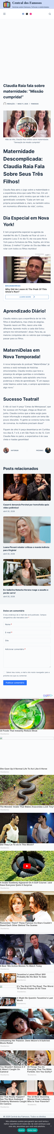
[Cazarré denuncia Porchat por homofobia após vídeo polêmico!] (27, 487)
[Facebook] (23, 14)
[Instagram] (31, 14)
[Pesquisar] (50, 14)
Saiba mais (32, 1130)
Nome (8, 624)
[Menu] (4, 14)
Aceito (21, 1130)
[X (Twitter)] (27, 14)
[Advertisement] (27, 47)
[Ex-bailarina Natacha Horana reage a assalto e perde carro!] (27, 572)
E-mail (8, 632)
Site (7, 640)
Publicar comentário (15, 682)
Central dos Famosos (27, 3)
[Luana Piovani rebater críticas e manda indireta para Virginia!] (27, 529)
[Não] (51, 1126)
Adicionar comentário (15, 649)
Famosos (35, 104)
